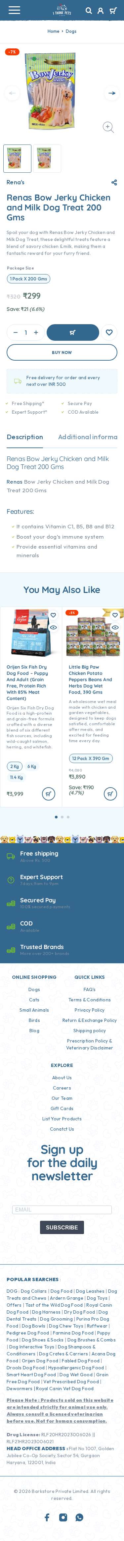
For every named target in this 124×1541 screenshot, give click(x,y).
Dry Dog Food (79, 1312)
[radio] (28, 278)
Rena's (16, 182)
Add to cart (73, 332)
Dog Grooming (56, 1319)
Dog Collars (34, 1291)
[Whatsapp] (79, 1518)
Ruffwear (97, 1326)
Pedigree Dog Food (28, 1333)
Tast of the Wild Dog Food (54, 1305)
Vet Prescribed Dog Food (71, 1382)
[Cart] (113, 11)
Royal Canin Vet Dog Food (65, 1389)
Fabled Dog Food (81, 1361)
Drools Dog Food (26, 1368)
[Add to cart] (48, 793)
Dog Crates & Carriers (63, 1354)
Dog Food (61, 1291)
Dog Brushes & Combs (91, 1340)
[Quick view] (53, 627)
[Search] (89, 10)
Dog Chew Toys (66, 1326)
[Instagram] (63, 1518)
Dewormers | (21, 1389)
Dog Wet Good (76, 1375)
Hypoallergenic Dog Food (76, 1368)
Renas (15, 481)
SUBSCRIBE (62, 1227)
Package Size (20, 268)
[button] (56, 817)
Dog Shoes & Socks (43, 1340)
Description (25, 437)
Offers (14, 1305)
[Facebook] (47, 1518)
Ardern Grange (66, 1298)
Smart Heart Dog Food (31, 1375)
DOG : (13, 1291)
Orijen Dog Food (40, 1361)
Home (54, 31)
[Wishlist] (109, 332)
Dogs (71, 31)
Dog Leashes (90, 1291)
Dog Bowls (34, 1326)
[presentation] (12, 93)
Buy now (62, 352)
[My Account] (101, 11)
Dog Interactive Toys (32, 1347)
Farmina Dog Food (73, 1333)
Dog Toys (97, 1298)
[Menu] (14, 10)
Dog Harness (46, 1312)
